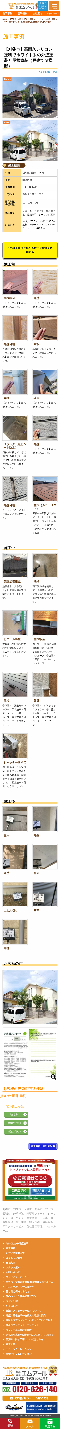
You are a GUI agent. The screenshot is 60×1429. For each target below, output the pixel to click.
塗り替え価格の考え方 (17, 1291)
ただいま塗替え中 (15, 1253)
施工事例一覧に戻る (42, 1146)
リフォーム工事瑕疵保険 (19, 1329)
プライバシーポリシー (17, 1277)
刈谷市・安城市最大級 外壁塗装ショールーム (29, 1281)
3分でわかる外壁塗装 (17, 1243)
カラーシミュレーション (19, 1349)
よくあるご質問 (14, 1257)
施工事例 (10, 1248)
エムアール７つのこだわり (20, 1286)
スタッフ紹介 (13, 1267)
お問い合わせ (13, 1272)
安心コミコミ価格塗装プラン (21, 1296)
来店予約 (50, 1426)
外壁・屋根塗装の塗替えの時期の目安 (26, 1315)
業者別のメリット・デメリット (22, 1325)
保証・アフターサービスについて (23, 1310)
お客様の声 (12, 1305)
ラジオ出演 (12, 1301)
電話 (10, 1425)
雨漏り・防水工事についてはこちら (24, 1339)
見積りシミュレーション (19, 1353)
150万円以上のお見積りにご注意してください (30, 1334)
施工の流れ (12, 1344)
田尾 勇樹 (19, 1096)
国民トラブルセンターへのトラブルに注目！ (29, 1320)
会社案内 (10, 1262)
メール (30, 1426)
